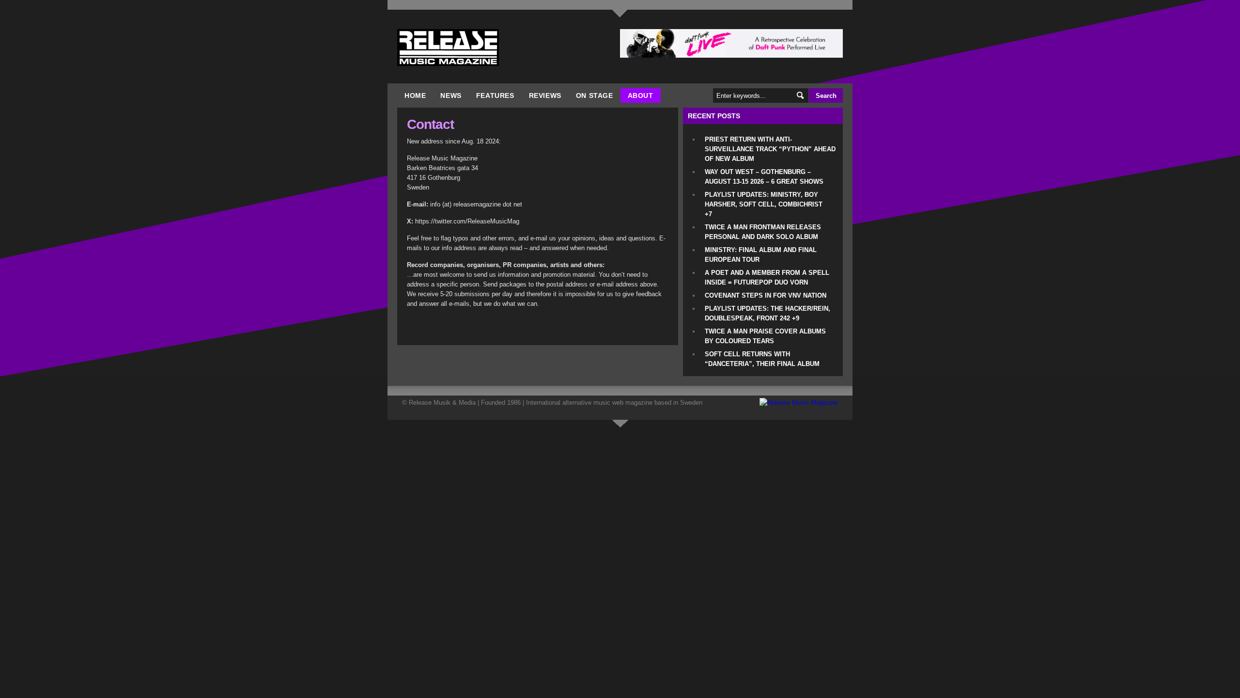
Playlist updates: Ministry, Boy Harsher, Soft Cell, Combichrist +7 (763, 204)
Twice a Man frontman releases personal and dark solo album (763, 231)
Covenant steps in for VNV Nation (765, 295)
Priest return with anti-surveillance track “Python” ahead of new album (770, 149)
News (450, 95)
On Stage (594, 95)
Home (415, 95)
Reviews (545, 95)
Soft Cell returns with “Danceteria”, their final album (762, 358)
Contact (430, 124)
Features (495, 95)
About (640, 95)
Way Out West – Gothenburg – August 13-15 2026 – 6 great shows (764, 176)
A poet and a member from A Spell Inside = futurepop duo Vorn (767, 277)
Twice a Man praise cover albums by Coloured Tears (765, 336)
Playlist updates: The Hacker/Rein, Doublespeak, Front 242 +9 (767, 313)
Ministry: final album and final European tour (761, 254)
